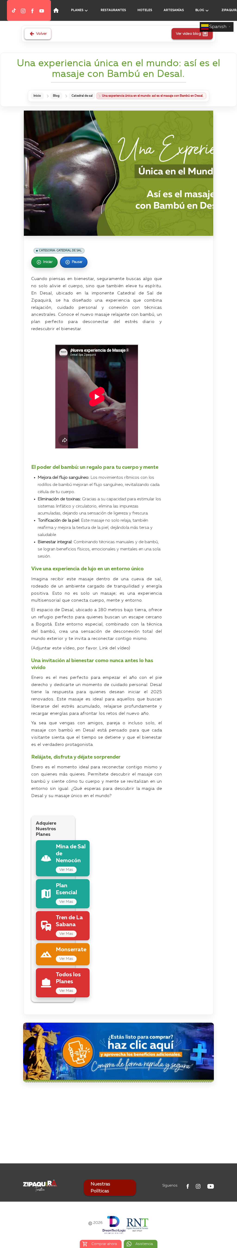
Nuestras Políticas (100, 1188)
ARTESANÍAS (174, 10)
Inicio (37, 95)
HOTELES (144, 10)
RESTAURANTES (113, 10)
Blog (56, 95)
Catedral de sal (82, 95)
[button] (4, 10)
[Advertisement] (118, 1124)
